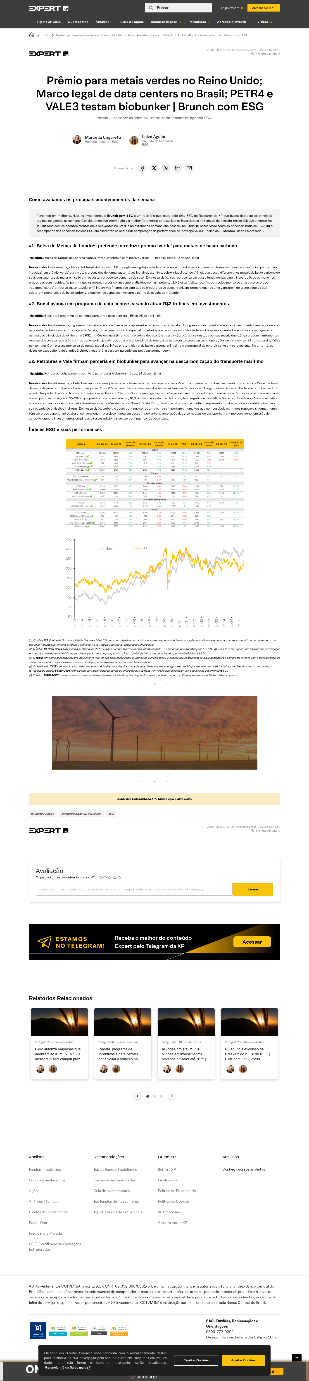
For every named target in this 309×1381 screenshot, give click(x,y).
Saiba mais (78, 1367)
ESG (45, 35)
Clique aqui (166, 799)
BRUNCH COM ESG (42, 813)
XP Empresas (169, 1212)
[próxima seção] (171, 1096)
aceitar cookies (243, 1360)
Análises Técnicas (43, 1201)
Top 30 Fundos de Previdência (118, 1212)
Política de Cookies (174, 1201)
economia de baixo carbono (81, 813)
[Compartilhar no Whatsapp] (166, 168)
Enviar (253, 889)
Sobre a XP (167, 1169)
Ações (34, 1190)
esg (111, 813)
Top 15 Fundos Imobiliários (115, 1169)
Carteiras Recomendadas (114, 1180)
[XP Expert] (49, 8)
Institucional (168, 1180)
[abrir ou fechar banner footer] (297, 1358)
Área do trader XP (172, 1222)
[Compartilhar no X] (154, 168)
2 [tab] (154, 1096)
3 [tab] (161, 1096)
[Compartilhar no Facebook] (142, 168)
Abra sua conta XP (263, 8)
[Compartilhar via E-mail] (189, 168)
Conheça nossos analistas (243, 1169)
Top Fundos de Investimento (116, 1201)
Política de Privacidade (177, 1190)
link (195, 258)
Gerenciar (52, 1367)
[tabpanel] (59, 1044)
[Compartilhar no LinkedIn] (177, 168)
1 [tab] (147, 1096)
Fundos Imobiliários (45, 1169)
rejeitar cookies (196, 1360)
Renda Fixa (38, 1222)
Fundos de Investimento (48, 1212)
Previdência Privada (45, 1233)
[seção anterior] (137, 1096)
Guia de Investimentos (47, 1180)
